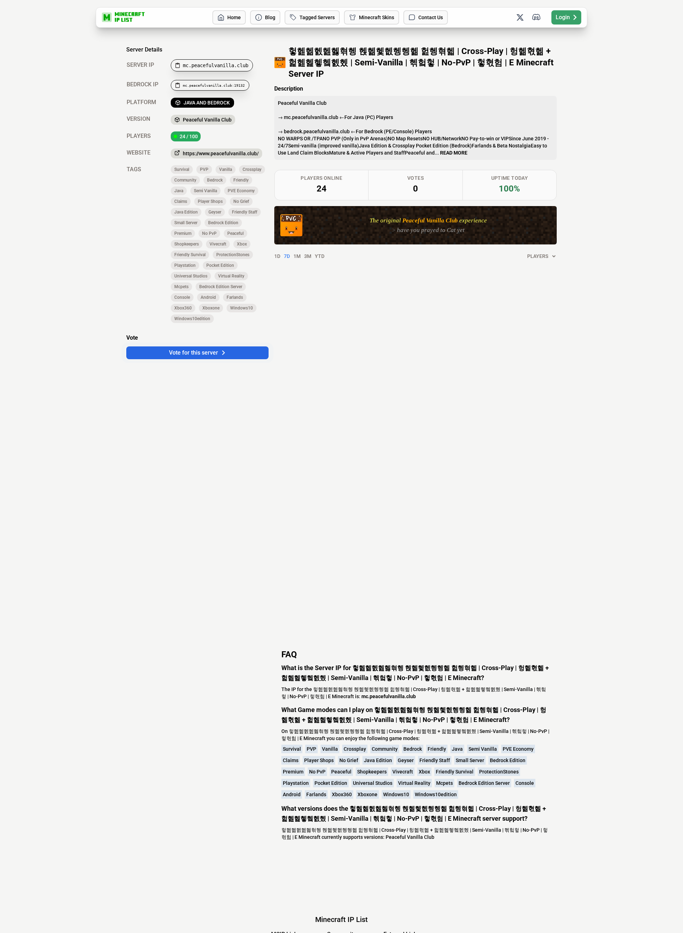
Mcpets (181, 286)
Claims (180, 201)
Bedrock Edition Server (220, 286)
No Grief (241, 201)
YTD (319, 256)
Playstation (185, 265)
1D (277, 256)
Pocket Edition (220, 265)
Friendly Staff (244, 212)
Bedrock (215, 180)
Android (208, 297)
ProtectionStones (232, 254)
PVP (204, 169)
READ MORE (453, 153)
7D (287, 256)
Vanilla (225, 169)
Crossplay (252, 169)
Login (563, 17)
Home (234, 17)
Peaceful (235, 233)
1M (297, 256)
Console (182, 297)
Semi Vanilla (205, 190)
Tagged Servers (317, 17)
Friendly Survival (190, 254)
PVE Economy (241, 190)
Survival (181, 169)
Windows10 (241, 308)
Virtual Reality (231, 276)
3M (307, 256)
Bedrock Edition (223, 222)
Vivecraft (218, 244)
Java (178, 190)
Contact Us (430, 17)
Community (185, 180)
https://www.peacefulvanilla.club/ (221, 153)
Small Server (185, 222)
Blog (270, 17)
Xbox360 (183, 308)
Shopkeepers (186, 244)
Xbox (242, 244)
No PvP (209, 233)
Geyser (214, 212)
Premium (182, 233)
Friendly (241, 180)
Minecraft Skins (376, 17)
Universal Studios (190, 276)
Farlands (235, 297)
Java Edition (186, 212)
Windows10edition (192, 318)
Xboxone (210, 308)
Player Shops (210, 201)
